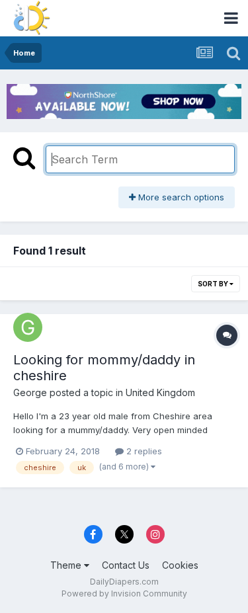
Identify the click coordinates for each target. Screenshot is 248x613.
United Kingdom (160, 392)
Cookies (180, 565)
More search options (180, 197)
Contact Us (125, 565)
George (30, 392)
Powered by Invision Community (124, 593)
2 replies (143, 451)
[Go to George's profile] (27, 327)
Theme (67, 565)
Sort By (213, 284)
